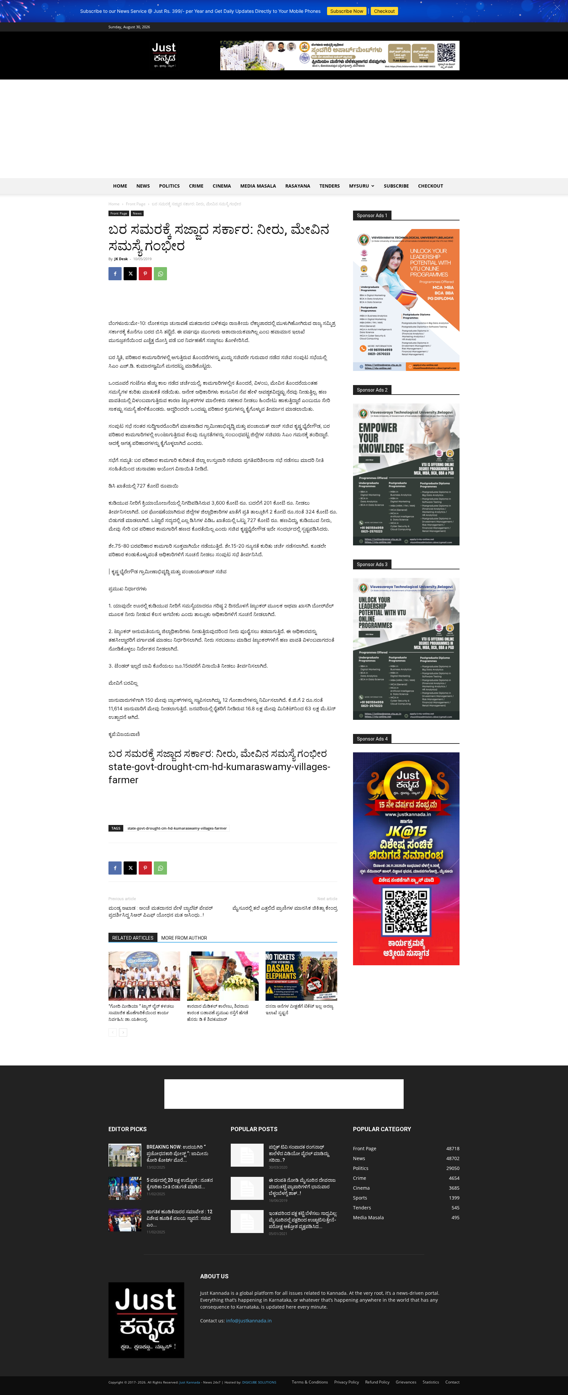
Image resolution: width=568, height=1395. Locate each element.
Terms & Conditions (310, 1382)
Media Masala (258, 186)
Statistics (431, 1382)
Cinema (222, 186)
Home (120, 186)
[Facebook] (115, 273)
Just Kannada (189, 1382)
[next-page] (123, 1032)
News (143, 186)
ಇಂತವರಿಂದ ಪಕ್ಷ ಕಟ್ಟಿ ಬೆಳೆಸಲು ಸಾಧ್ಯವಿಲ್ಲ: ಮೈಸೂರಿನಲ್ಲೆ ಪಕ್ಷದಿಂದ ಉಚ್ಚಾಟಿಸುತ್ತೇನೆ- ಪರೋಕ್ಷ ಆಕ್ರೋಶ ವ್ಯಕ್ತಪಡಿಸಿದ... (303, 1220)
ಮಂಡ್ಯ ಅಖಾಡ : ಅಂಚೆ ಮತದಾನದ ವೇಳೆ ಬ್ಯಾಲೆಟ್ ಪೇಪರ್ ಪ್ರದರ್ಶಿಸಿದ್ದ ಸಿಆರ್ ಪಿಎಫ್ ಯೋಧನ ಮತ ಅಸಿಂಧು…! (160, 911)
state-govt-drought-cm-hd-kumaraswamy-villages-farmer (177, 828)
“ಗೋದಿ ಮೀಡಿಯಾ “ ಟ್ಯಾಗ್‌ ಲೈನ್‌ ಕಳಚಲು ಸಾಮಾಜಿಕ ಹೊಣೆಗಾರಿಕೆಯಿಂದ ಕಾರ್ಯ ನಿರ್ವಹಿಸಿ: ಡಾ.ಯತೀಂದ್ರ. (141, 1013)
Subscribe (396, 186)
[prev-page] (112, 1032)
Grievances (406, 1382)
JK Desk (121, 258)
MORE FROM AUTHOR (184, 938)
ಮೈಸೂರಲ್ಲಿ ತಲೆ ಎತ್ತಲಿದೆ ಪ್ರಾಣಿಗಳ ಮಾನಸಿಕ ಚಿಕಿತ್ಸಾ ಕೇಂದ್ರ (284, 908)
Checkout (384, 11)
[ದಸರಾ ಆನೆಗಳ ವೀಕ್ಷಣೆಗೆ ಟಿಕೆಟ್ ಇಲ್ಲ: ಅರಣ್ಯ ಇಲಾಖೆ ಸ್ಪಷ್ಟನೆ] (301, 976)
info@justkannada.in (249, 1320)
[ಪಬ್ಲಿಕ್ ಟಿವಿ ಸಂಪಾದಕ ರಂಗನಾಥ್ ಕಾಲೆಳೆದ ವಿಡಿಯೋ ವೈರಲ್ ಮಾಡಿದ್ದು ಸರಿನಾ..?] (247, 1155)
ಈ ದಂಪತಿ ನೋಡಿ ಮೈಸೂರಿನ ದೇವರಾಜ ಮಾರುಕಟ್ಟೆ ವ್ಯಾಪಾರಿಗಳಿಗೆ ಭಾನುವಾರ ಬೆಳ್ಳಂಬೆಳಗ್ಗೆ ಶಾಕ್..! (302, 1187)
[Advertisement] (284, 129)
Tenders (330, 186)
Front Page (136, 204)
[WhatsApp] (160, 273)
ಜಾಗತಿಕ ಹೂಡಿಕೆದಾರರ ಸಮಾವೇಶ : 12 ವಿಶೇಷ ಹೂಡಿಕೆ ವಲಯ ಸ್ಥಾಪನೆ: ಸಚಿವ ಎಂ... (179, 1218)
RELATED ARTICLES (133, 938)
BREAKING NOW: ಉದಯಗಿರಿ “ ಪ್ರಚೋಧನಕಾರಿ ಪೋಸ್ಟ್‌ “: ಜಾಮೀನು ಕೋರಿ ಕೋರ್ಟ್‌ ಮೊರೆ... (177, 1153)
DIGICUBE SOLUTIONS (259, 1382)
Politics (169, 186)
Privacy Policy (346, 1382)
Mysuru (359, 186)
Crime (196, 186)
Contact (452, 1382)
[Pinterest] (145, 273)
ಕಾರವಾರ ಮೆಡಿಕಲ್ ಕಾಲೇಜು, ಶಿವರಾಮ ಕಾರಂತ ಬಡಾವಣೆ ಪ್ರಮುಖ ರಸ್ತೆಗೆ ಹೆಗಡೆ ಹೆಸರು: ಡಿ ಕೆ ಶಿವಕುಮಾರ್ (218, 1013)
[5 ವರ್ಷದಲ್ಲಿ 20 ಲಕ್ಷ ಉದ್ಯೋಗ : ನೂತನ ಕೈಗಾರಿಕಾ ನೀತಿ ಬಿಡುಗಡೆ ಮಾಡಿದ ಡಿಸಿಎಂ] (124, 1188)
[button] (557, 7)
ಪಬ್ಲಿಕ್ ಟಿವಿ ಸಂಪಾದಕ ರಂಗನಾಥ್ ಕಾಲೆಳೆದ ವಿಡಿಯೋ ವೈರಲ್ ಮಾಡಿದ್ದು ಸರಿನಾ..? (299, 1153)
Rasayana (297, 186)
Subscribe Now (346, 11)
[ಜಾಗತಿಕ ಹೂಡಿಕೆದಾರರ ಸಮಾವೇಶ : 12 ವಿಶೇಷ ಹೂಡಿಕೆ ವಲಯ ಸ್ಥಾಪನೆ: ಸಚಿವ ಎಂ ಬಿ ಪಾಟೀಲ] (124, 1219)
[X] (130, 273)
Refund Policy (377, 1382)
